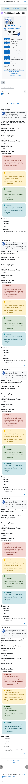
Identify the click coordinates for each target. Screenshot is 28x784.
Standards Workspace (7, 8)
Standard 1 (7, 39)
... (3, 82)
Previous (12, 103)
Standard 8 (7, 63)
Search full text (7, 93)
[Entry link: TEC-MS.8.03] (25, 365)
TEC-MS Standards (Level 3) (16, 8)
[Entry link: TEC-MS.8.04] (25, 494)
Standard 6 (7, 57)
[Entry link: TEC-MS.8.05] (25, 623)
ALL (14, 104)
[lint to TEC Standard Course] (9, 21)
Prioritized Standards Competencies (14, 72)
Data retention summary (8, 776)
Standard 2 (7, 43)
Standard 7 (7, 59)
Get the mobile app (7, 778)
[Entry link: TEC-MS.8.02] (25, 236)
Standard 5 (7, 53)
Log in (25, 2)
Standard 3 (7, 47)
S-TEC (2, 8)
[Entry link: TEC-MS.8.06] (25, 753)
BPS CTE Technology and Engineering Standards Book (12, 27)
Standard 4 (7, 50)
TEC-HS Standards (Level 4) (14, 75)
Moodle (11, 782)
